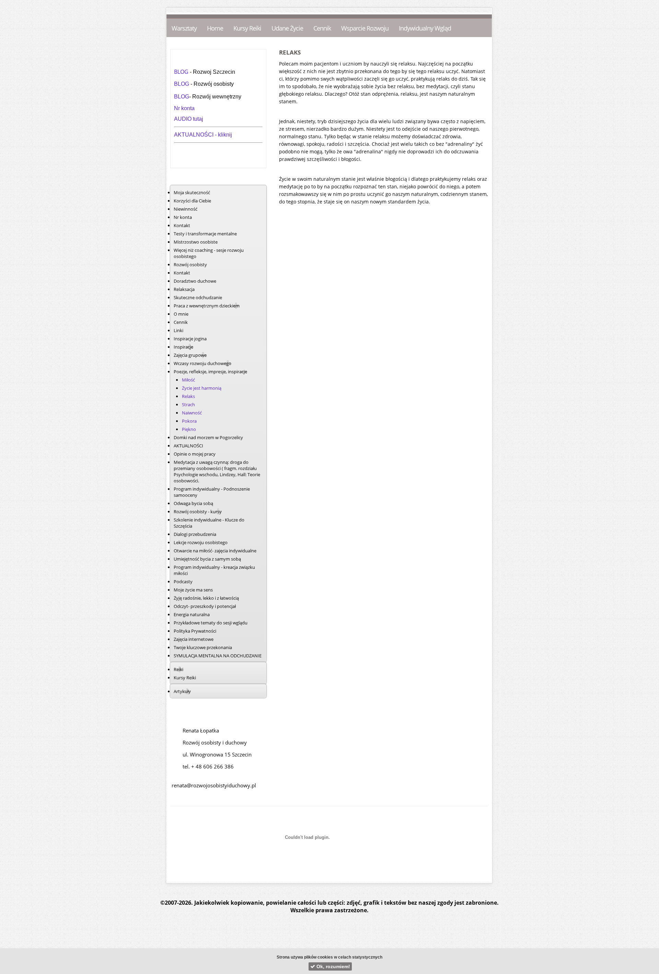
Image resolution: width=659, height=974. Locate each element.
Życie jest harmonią (201, 388)
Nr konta (184, 108)
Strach (188, 404)
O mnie (181, 314)
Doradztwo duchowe (195, 281)
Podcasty (183, 581)
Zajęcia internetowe (193, 639)
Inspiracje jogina (190, 339)
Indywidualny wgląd (425, 28)
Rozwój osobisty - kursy (198, 511)
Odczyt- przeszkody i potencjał (205, 606)
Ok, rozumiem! (332, 966)
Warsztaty (184, 28)
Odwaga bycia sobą (193, 503)
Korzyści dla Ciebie (192, 201)
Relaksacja (184, 289)
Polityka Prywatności (195, 631)
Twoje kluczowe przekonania (203, 647)
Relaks (188, 396)
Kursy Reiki (247, 28)
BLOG (182, 71)
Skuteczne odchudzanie (198, 297)
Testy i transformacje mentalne (205, 234)
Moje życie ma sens (193, 590)
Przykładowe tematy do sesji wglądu (210, 623)
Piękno (189, 429)
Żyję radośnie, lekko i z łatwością (206, 598)
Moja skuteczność (192, 192)
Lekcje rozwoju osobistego (201, 542)
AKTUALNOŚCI (194, 135)
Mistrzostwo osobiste (196, 242)
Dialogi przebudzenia (195, 534)
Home (215, 28)
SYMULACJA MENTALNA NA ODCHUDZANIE (218, 656)
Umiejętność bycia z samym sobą (207, 559)
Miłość (188, 380)
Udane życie (287, 28)
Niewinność (185, 209)
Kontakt (182, 225)
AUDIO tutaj (188, 119)
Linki (178, 330)
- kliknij (223, 135)
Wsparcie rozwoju (365, 28)
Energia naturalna (192, 614)
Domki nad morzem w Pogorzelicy (208, 437)
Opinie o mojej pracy (195, 454)
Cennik (322, 28)
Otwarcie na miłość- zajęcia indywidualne (215, 551)
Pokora (189, 421)
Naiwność (192, 413)
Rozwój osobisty (190, 264)
